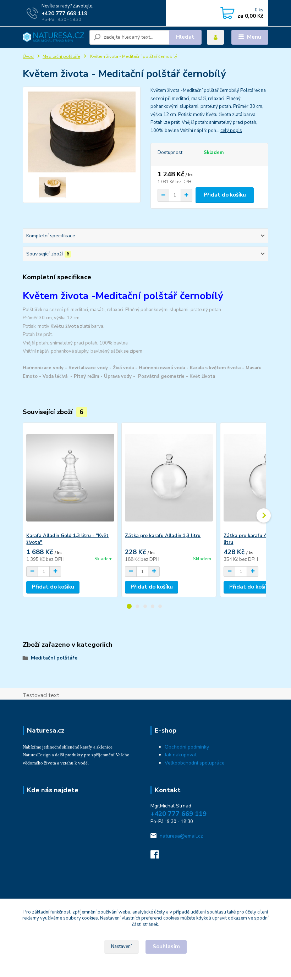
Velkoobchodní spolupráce (195, 763)
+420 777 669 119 (64, 13)
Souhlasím (166, 946)
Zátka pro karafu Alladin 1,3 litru (163, 535)
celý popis (231, 130)
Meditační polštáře (61, 56)
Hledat (185, 36)
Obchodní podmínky (187, 747)
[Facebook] (157, 856)
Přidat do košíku (225, 194)
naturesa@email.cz (181, 836)
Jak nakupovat (181, 754)
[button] (129, 606)
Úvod (28, 56)
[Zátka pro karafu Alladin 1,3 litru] (169, 477)
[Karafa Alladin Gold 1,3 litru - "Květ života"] (70, 477)
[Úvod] (53, 37)
